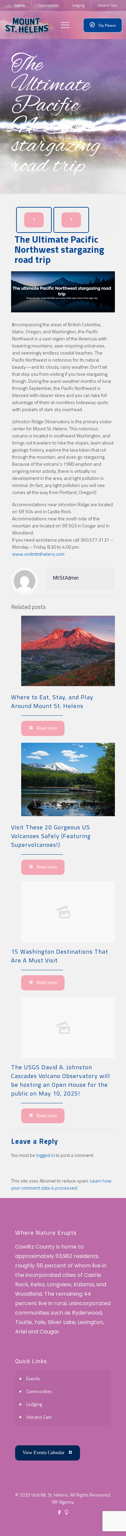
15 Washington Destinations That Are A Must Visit (59, 956)
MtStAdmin (66, 578)
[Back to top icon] (112, 1522)
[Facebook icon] (59, 1512)
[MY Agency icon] (66, 1512)
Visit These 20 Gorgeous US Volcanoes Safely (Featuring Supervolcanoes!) (51, 836)
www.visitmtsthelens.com (38, 553)
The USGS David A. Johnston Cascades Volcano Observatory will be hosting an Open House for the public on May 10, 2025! (60, 1080)
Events (33, 1378)
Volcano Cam (39, 1416)
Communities (39, 1391)
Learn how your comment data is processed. (61, 1184)
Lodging (34, 1404)
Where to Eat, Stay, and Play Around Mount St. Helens (52, 701)
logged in (45, 1155)
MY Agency (63, 1501)
